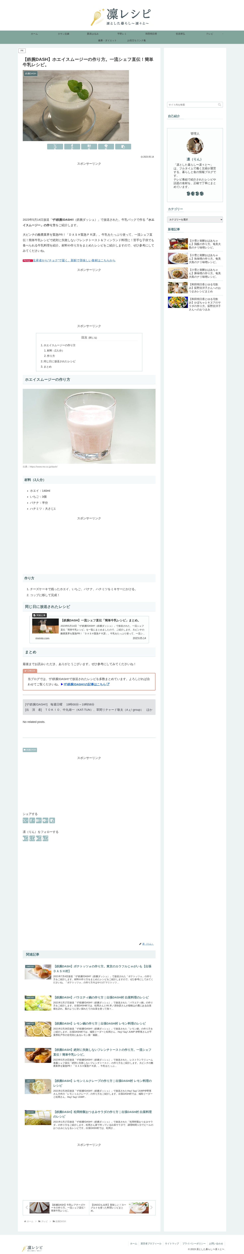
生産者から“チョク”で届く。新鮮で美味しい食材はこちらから (74, 260)
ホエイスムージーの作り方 (60, 345)
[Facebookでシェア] (72, 146)
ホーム (133, 1243)
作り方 (51, 355)
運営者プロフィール (151, 1243)
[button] (123, 146)
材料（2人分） (55, 350)
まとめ (48, 366)
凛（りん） (195, 159)
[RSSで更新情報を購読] (45, 838)
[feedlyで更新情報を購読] (39, 838)
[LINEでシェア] (106, 146)
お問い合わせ (216, 1243)
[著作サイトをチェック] (25, 838)
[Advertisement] (89, 189)
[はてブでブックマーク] (89, 146)
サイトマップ (172, 1243)
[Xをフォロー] (32, 838)
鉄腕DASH (31, 750)
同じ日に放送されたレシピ (60, 361)
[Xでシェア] (55, 146)
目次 (84, 337)
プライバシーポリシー (194, 1243)
